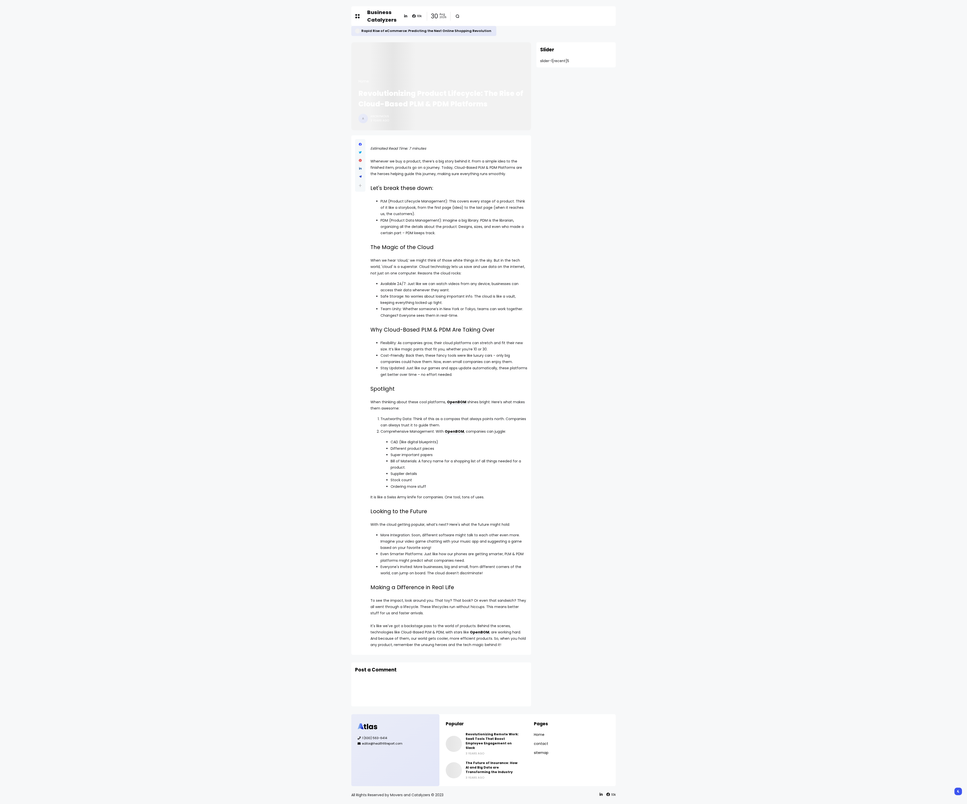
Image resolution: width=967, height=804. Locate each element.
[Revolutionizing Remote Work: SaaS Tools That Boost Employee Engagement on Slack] (454, 744)
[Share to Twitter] (360, 152)
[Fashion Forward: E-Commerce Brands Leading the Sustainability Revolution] (357, 30)
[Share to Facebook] (360, 144)
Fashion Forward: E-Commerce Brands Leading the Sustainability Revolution (428, 30)
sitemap (541, 752)
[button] (360, 185)
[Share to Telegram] (360, 176)
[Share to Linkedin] (360, 168)
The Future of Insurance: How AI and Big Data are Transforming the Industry (491, 767)
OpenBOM (456, 402)
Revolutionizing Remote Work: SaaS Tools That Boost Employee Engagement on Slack (492, 741)
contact (541, 743)
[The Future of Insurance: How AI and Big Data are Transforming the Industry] (454, 770)
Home (363, 81)
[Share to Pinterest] (360, 160)
